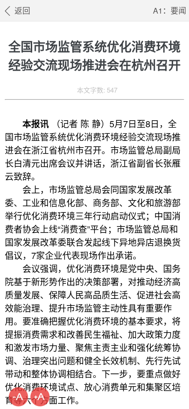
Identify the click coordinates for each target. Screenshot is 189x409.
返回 (21, 10)
